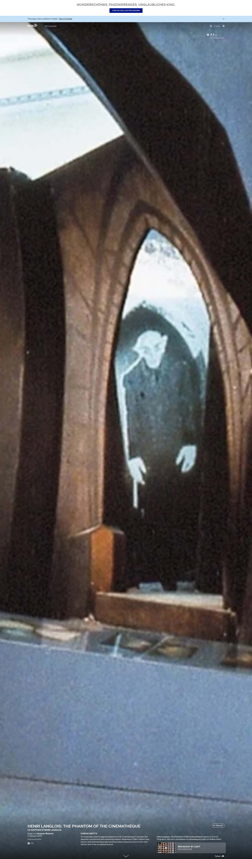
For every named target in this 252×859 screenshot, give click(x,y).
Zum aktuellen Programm (126, 10)
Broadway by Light (189, 846)
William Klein (185, 849)
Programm (51, 26)
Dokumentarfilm (35, 839)
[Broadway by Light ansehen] (166, 847)
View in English (65, 19)
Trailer (219, 825)
